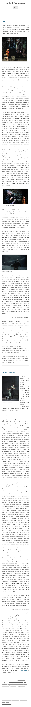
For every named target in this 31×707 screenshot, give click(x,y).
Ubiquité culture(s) (15, 3)
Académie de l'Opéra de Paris (16, 682)
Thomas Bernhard (18, 360)
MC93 (7, 686)
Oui (3, 22)
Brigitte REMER (10, 362)
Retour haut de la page (7, 704)
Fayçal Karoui (9, 684)
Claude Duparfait (20, 358)
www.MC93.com (23, 670)
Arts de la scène (21, 356)
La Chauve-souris (8, 373)
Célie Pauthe (12, 358)
